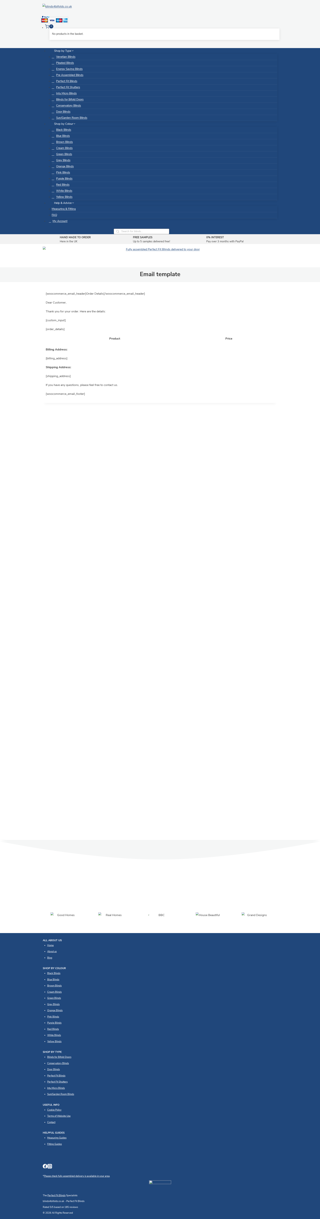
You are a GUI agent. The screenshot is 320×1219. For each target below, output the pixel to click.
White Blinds (64, 191)
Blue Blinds (63, 136)
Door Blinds (63, 112)
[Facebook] (45, 1167)
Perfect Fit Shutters (68, 87)
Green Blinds (64, 154)
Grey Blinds (63, 160)
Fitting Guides (54, 1144)
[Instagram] (49, 1167)
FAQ (54, 215)
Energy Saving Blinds (69, 69)
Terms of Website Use (59, 1116)
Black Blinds (63, 130)
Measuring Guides (56, 1138)
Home (50, 945)
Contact (51, 1122)
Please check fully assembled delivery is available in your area (77, 1176)
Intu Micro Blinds (66, 93)
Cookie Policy (54, 1110)
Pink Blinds (63, 172)
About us (52, 951)
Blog (49, 958)
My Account (60, 221)
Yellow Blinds (64, 197)
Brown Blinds (64, 142)
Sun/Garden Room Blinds (71, 118)
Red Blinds (62, 185)
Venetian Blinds (65, 57)
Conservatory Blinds (68, 105)
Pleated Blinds (65, 63)
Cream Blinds (64, 148)
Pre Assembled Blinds (69, 75)
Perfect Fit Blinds (66, 81)
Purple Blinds (64, 178)
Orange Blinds (65, 166)
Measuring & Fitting (64, 209)
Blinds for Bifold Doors (70, 99)
